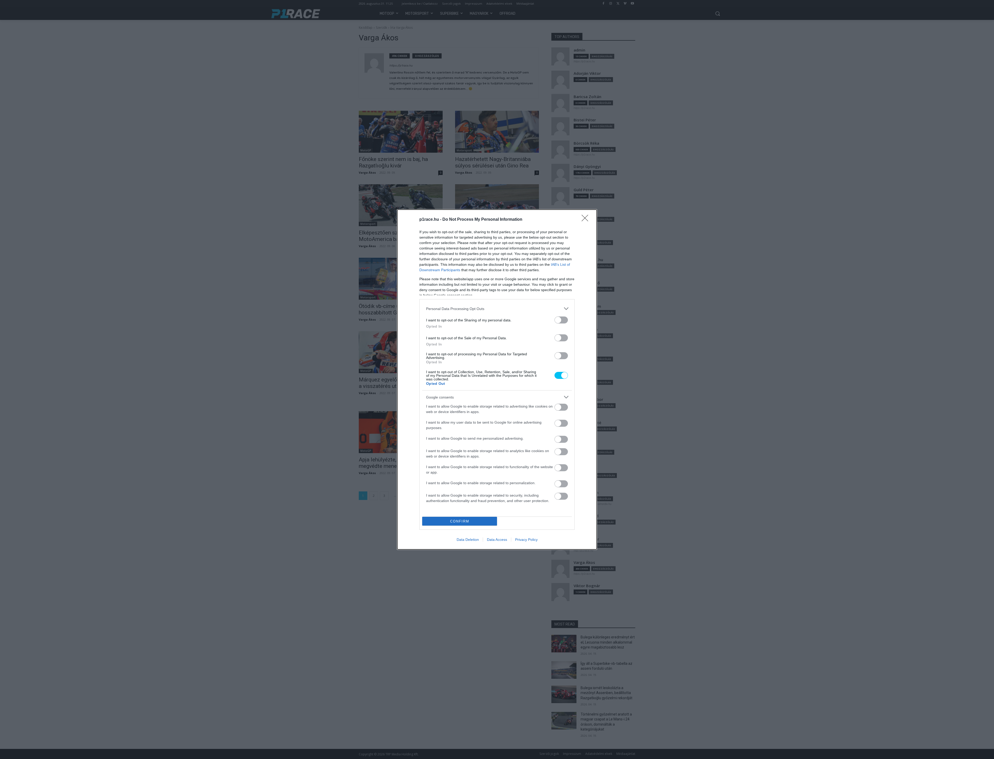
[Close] (586, 220)
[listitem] (497, 308)
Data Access (497, 539)
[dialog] (497, 379)
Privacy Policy (526, 539)
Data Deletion (468, 539)
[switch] (561, 319)
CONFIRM (459, 521)
